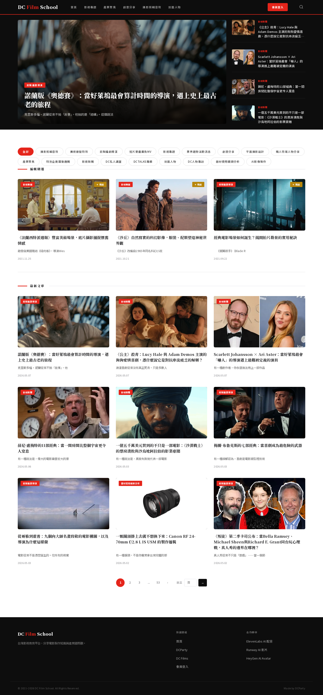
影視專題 (90, 7)
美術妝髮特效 (79, 151)
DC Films (182, 658)
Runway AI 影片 (256, 649)
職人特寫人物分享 (288, 151)
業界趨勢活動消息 (199, 151)
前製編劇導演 (109, 151)
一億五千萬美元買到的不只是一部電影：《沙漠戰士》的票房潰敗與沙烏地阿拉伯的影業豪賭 (281, 117)
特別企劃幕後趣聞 (58, 161)
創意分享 (129, 7)
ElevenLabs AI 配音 (259, 641)
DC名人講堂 (114, 161)
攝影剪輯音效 (152, 7)
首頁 (74, 7)
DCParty (182, 649)
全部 (26, 151)
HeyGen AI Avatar (258, 658)
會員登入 (278, 7)
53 (158, 582)
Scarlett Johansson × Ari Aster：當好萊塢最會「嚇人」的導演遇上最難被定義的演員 (280, 61)
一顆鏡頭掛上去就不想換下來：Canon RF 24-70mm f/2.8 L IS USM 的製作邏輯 (156, 539)
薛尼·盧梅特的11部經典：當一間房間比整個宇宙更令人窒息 (281, 88)
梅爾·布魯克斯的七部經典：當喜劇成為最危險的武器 (258, 445)
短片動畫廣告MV (141, 151)
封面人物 (174, 7)
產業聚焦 (110, 7)
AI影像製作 (258, 161)
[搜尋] (301, 7)
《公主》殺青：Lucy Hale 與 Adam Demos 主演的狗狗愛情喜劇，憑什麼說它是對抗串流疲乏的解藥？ (281, 34)
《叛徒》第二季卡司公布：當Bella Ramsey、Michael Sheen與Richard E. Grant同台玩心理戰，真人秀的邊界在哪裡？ (257, 541)
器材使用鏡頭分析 (228, 161)
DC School (38, 7)
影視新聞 (88, 161)
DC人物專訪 (196, 161)
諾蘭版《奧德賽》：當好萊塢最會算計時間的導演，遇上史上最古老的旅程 (120, 100)
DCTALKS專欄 (143, 161)
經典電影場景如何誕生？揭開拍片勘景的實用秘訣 (255, 237)
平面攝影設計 (255, 151)
